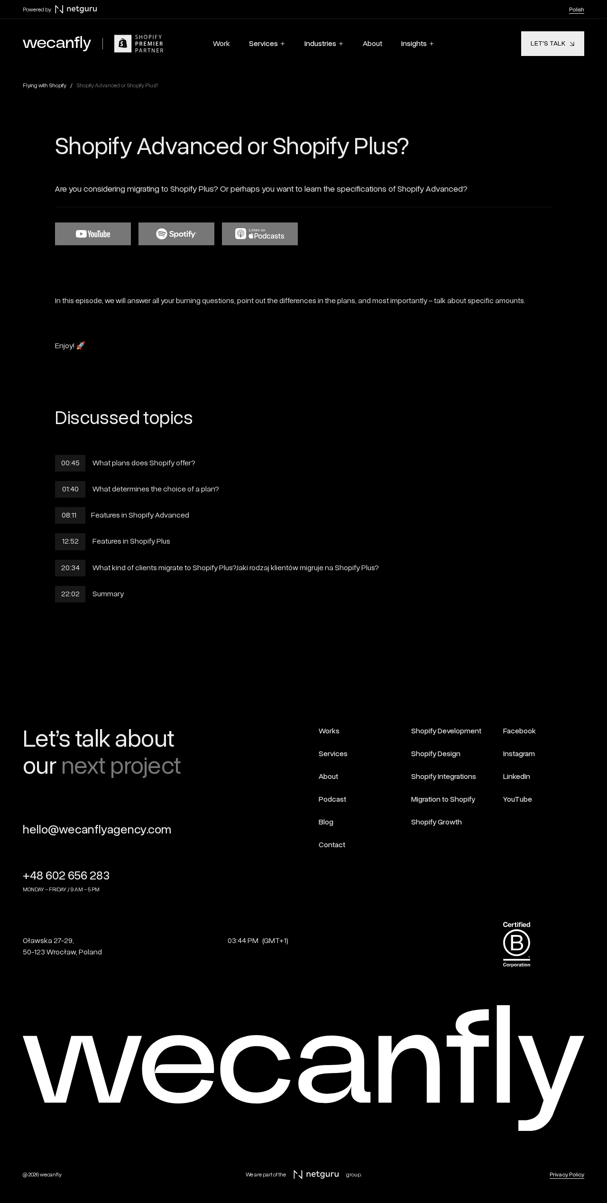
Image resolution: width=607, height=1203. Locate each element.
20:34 (70, 568)
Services (263, 43)
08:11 (70, 515)
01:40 (70, 489)
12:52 (70, 541)
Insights (414, 43)
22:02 (70, 594)
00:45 (70, 463)
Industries (320, 43)
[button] (267, 44)
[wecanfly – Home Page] (57, 43)
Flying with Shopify (44, 85)
